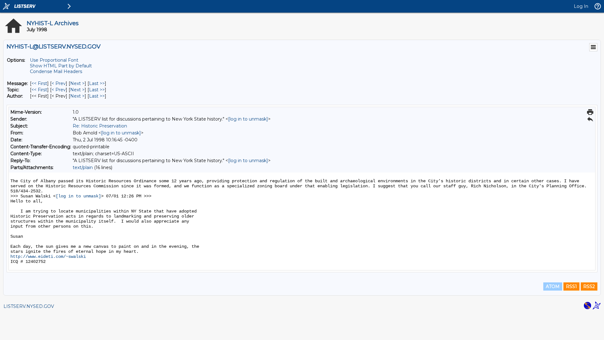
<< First (39, 83)
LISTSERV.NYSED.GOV (28, 306)
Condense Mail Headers (56, 71)
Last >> (97, 83)
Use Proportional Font (54, 60)
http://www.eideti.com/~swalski (48, 256)
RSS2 (589, 286)
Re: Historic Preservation (100, 126)
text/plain (83, 167)
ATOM (553, 286)
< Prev (59, 83)
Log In (581, 6)
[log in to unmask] (248, 119)
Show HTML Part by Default (61, 66)
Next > (77, 83)
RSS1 (571, 286)
